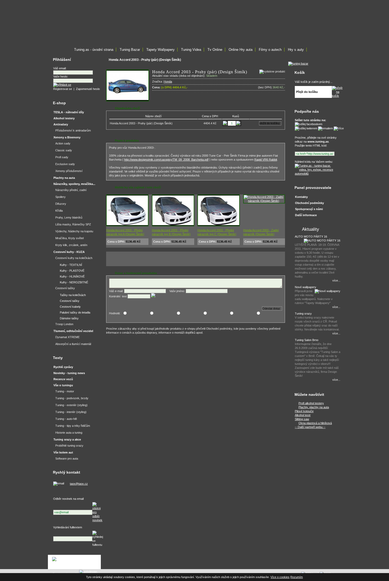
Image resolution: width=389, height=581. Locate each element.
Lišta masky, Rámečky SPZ (73, 224)
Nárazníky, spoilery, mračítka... (74, 183)
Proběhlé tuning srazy (69, 445)
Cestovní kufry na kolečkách (73, 258)
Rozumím (296, 577)
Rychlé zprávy (63, 367)
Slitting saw (302, 419)
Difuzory (60, 203)
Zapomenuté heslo (88, 88)
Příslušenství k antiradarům (73, 130)
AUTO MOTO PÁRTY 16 (311, 236)
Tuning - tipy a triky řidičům (72, 425)
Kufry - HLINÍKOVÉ (72, 276)
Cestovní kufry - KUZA (69, 251)
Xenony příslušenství (69, 171)
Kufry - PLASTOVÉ (72, 270)
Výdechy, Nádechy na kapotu (74, 231)
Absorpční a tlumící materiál (73, 344)
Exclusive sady (65, 164)
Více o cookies (280, 577)
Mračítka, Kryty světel (69, 238)
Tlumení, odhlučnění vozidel (73, 331)
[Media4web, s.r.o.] (74, 562)
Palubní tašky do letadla (75, 312)
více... (336, 280)
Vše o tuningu (63, 385)
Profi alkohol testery (311, 403)
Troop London (64, 324)
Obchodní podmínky (309, 203)
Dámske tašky (69, 318)
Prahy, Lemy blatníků (68, 217)
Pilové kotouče (304, 411)
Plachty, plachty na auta (313, 407)
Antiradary (60, 124)
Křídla (59, 210)
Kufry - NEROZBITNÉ (74, 282)
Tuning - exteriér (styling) (71, 405)
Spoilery (60, 196)
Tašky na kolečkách (73, 295)
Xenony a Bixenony (66, 137)
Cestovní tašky (65, 288)
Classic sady (63, 150)
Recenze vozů (63, 379)
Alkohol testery (64, 118)
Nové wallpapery (305, 287)
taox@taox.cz (79, 483)
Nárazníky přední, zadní (71, 190)
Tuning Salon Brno (306, 340)
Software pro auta (66, 458)
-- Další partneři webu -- (310, 427)
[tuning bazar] (298, 63)
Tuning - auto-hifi (66, 418)
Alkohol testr (303, 415)
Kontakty (301, 196)
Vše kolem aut (63, 452)
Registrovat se (62, 88)
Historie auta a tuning (68, 432)
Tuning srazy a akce (67, 439)
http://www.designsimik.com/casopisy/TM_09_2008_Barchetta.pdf (166, 159)
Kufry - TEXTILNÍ (71, 264)
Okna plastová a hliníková (315, 423)
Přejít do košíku (307, 91)
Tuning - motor (64, 391)
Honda (168, 81)
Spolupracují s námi (309, 209)
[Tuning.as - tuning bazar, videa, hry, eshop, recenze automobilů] (317, 173)
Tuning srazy (303, 313)
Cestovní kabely (70, 306)
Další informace (306, 215)
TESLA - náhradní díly (68, 112)
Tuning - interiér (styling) (71, 412)
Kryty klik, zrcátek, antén (71, 245)
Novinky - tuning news (69, 373)
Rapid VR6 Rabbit (265, 159)
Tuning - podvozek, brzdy (71, 398)
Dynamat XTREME (67, 337)
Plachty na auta (64, 177)
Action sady (62, 143)
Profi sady (61, 157)
